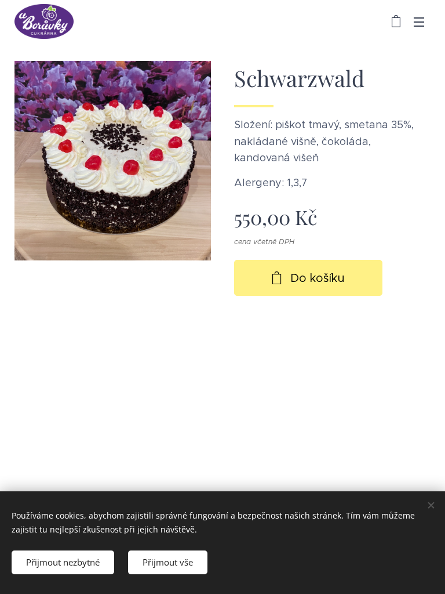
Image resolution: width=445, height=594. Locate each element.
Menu (419, 21)
